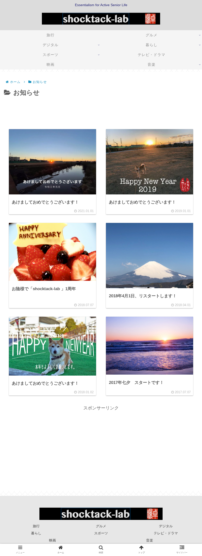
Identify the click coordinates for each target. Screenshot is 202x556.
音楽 (149, 540)
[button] (186, 450)
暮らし (36, 533)
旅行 (36, 526)
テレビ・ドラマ (166, 533)
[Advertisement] (101, 112)
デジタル (166, 526)
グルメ (101, 526)
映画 (52, 540)
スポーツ (101, 533)
